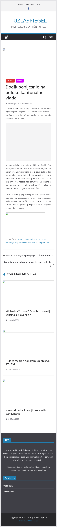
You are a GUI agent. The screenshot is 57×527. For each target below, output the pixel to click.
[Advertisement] (28, 142)
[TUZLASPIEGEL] (6, 37)
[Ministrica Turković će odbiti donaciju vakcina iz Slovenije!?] (28, 282)
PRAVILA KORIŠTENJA (28, 520)
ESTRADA (20, 81)
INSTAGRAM (8, 491)
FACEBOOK (8, 486)
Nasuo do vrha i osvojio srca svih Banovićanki (26, 412)
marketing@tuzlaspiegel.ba (33, 470)
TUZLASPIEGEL (28, 20)
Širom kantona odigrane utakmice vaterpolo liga (27, 264)
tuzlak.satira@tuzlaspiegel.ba (37, 467)
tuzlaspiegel (12, 103)
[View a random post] (51, 37)
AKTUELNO (10, 81)
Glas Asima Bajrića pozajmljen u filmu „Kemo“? (29, 255)
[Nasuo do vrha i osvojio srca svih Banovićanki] (28, 381)
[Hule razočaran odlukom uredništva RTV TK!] (28, 331)
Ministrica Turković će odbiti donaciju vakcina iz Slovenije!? (28, 313)
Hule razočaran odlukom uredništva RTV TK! (28, 362)
